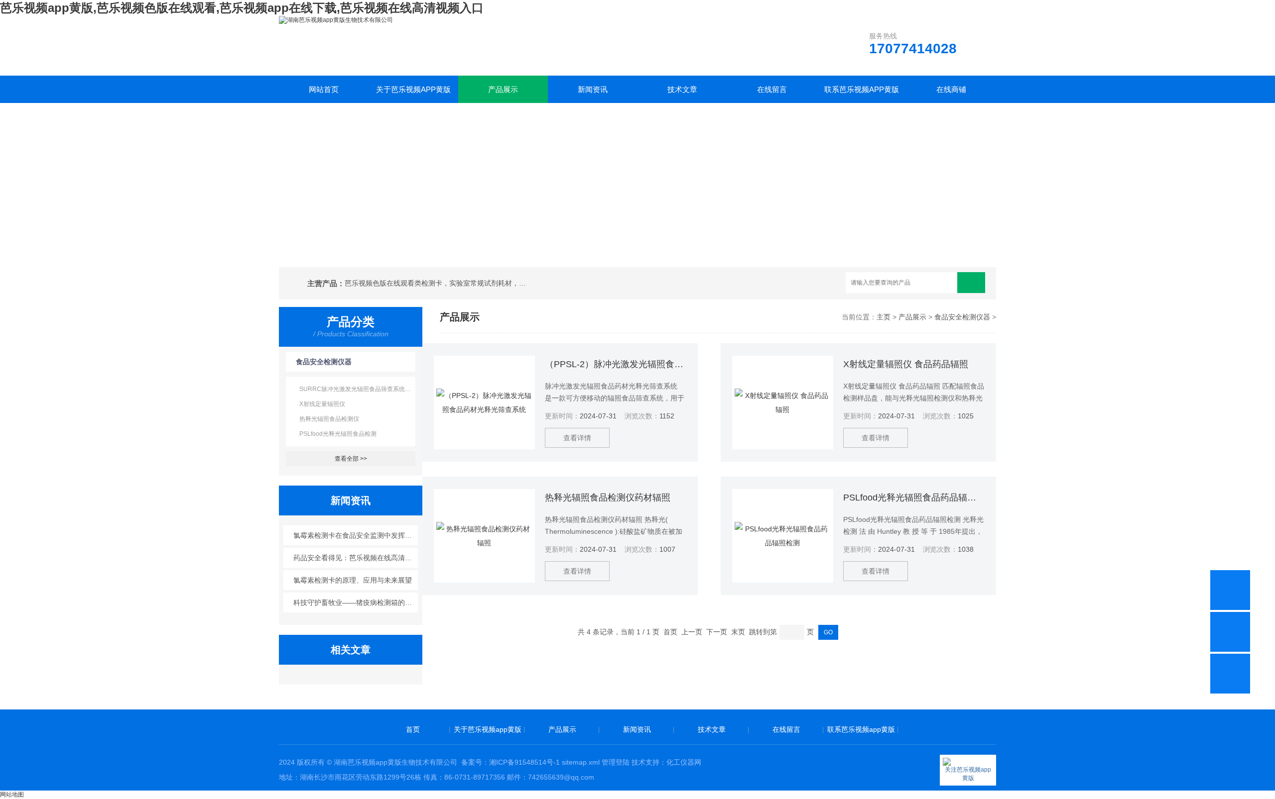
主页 (884, 317)
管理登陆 (616, 762)
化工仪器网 (683, 762)
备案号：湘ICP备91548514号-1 (510, 762)
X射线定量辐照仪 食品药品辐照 (905, 364)
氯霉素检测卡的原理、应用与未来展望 (352, 580)
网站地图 (12, 794)
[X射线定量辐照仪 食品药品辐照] (782, 402)
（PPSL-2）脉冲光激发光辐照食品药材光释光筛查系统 (615, 364)
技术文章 (682, 89)
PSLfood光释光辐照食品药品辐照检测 (914, 497)
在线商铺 (951, 89)
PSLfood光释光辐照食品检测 (338, 433)
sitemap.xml (581, 762)
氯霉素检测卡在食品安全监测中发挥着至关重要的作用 (355, 535)
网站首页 (324, 89)
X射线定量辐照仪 (322, 403)
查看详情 (577, 438)
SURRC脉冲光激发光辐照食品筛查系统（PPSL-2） (357, 389)
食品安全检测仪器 (324, 362)
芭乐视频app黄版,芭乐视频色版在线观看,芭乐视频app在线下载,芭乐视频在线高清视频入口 (242, 7)
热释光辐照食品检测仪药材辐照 (607, 497)
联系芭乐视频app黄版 (861, 89)
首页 (413, 729)
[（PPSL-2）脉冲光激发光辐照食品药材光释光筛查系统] (484, 402)
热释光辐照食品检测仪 (329, 418)
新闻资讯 (593, 89)
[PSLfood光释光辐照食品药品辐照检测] (782, 536)
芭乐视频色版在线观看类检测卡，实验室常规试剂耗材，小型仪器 (437, 283)
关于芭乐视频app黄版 (413, 89)
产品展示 (503, 89)
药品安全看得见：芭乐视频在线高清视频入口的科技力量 (355, 558)
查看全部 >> (351, 458)
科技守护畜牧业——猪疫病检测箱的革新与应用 (355, 602)
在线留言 (772, 89)
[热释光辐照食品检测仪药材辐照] (484, 536)
